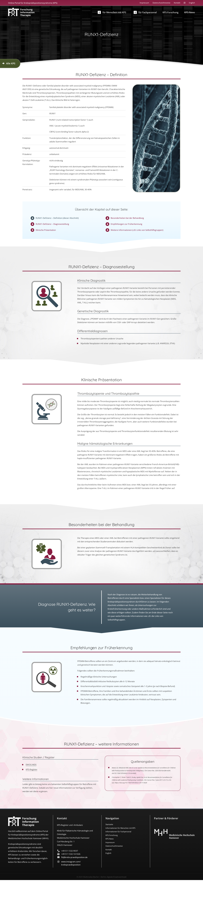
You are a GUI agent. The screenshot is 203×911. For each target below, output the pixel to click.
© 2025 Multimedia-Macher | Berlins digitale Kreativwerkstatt (101, 877)
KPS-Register (31, 769)
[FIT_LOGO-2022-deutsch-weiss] (21, 8)
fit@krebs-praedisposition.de (74, 857)
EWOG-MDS (31, 764)
